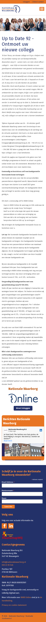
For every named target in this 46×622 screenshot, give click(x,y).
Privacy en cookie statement (14, 605)
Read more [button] (8, 441)
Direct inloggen (23, 408)
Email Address (8, 482)
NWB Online (26, 597)
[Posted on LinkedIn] (40, 430)
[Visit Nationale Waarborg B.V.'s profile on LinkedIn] (6, 430)
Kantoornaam (8, 490)
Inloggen (26, 2)
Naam (4, 498)
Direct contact (38, 2)
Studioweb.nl (6, 618)
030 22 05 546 (7, 565)
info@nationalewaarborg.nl (14, 562)
